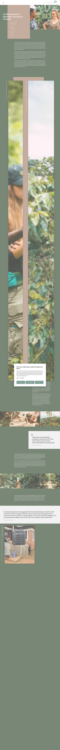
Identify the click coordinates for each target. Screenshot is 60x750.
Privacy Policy (22, 377)
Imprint (17, 377)
